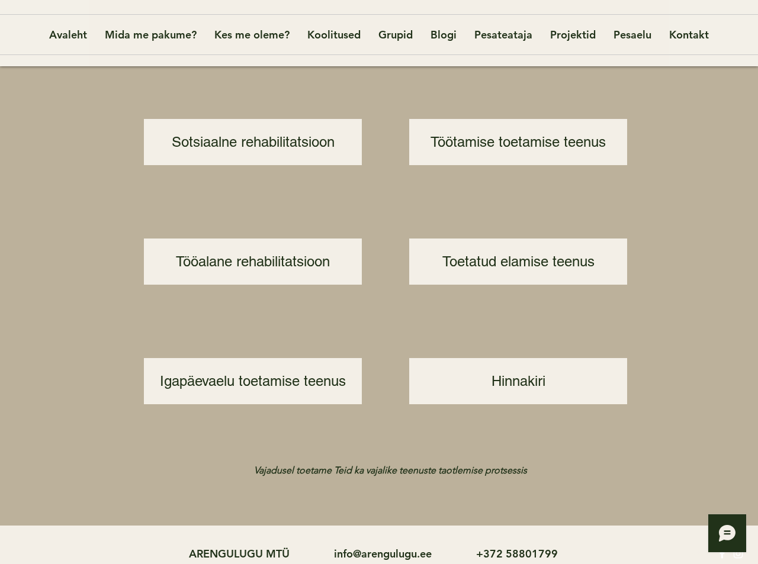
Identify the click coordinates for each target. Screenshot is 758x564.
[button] (363, 470)
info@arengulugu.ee (383, 553)
